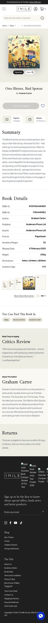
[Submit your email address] (41, 512)
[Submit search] (43, 18)
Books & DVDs (19, 320)
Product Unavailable (21, 106)
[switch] (37, 295)
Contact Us (8, 595)
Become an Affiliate (12, 583)
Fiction (7, 541)
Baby (12, 26)
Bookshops (8, 572)
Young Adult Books (11, 549)
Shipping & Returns (11, 598)
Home (4, 26)
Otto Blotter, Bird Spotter (32, 26)
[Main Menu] (4, 9)
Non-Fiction (8, 537)
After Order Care (10, 606)
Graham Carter (25, 93)
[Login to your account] (36, 9)
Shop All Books (35, 2)
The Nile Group (24, 612)
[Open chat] (41, 616)
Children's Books (10, 545)
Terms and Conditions (12, 575)
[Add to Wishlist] (42, 106)
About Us (7, 564)
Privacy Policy (9, 579)
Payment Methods (11, 602)
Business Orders (10, 568)
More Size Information (24, 296)
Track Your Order (10, 591)
